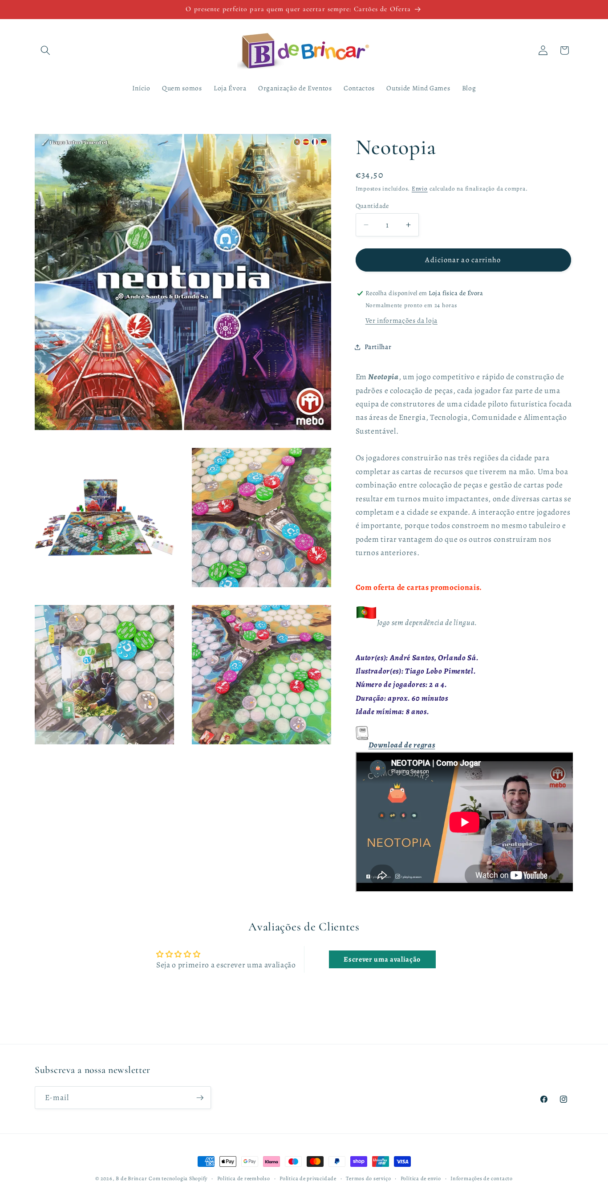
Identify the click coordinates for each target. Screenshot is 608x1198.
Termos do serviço (368, 1178)
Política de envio (421, 1178)
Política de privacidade (308, 1178)
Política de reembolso (243, 1178)
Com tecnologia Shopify (178, 1178)
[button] (45, 50)
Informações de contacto (481, 1178)
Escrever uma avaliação (382, 959)
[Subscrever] (200, 1097)
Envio (420, 189)
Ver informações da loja (401, 320)
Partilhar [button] (378, 346)
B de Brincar (131, 1178)
